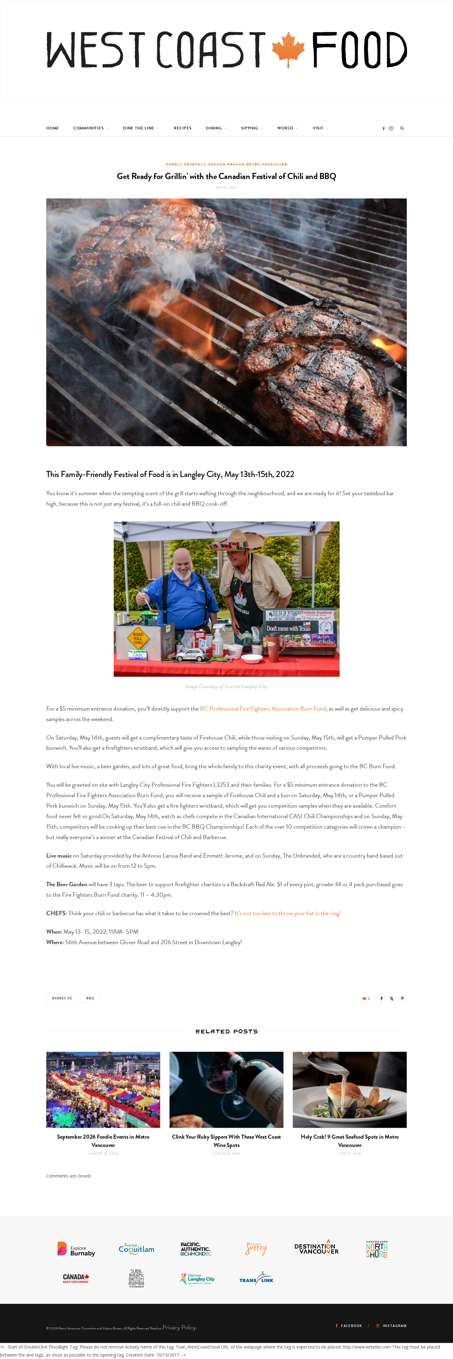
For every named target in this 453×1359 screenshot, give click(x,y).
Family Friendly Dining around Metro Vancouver (226, 164)
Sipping (249, 128)
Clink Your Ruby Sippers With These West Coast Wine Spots (226, 1140)
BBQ (90, 998)
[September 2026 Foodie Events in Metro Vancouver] (103, 1090)
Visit (318, 128)
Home (52, 128)
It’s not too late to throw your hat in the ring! (288, 913)
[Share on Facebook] (381, 998)
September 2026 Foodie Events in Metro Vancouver (103, 1140)
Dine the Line (138, 128)
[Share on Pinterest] (402, 998)
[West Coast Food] (227, 50)
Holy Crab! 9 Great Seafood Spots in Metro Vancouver (350, 1140)
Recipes (183, 128)
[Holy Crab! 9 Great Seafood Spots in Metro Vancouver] (350, 1090)
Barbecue (62, 998)
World (285, 128)
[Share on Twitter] (391, 998)
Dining (214, 128)
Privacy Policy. (179, 1327)
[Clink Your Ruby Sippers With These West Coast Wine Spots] (226, 1090)
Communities (88, 128)
